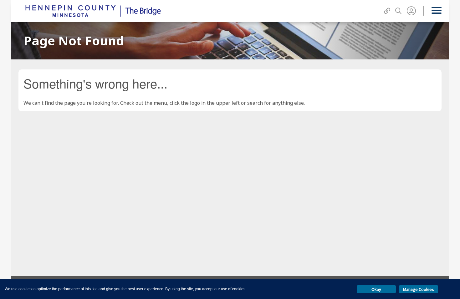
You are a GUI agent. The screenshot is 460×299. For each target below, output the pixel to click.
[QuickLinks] (387, 11)
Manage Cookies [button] (418, 289)
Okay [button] (376, 289)
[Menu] (436, 11)
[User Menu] (411, 11)
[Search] (398, 11)
